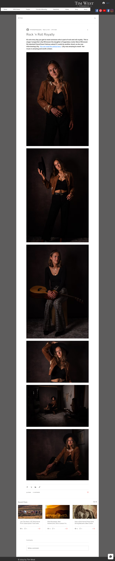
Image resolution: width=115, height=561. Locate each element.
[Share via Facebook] (27, 487)
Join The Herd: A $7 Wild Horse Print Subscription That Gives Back (30, 522)
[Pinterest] (100, 10)
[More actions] (88, 30)
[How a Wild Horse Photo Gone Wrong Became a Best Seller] (85, 512)
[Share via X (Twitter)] (31, 487)
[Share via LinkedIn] (35, 487)
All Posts (20, 18)
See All (95, 501)
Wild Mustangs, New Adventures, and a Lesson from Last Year (57, 522)
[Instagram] (111, 10)
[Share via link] (39, 487)
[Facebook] (96, 10)
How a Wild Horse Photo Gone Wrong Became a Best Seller (84, 522)
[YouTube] (104, 10)
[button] (95, 18)
